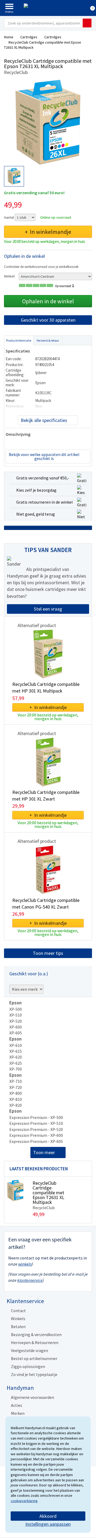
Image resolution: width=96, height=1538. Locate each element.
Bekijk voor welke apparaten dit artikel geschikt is (44, 456)
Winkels (18, 1318)
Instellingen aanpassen (48, 1524)
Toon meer (44, 1152)
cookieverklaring (24, 1500)
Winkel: (9, 276)
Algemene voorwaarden (32, 1397)
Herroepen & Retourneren (34, 1342)
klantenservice (30, 1280)
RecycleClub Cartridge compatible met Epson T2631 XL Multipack (48, 1192)
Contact (18, 1310)
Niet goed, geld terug (35, 514)
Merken (18, 1413)
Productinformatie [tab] (18, 340)
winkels (25, 1264)
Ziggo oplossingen (28, 1366)
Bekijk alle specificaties (44, 420)
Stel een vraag (48, 609)
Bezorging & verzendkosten (36, 1334)
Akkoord (48, 1516)
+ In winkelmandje (48, 231)
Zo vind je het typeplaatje (34, 1374)
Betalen (18, 1326)
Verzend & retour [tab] (48, 340)
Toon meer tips (48, 953)
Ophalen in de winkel (48, 301)
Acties (16, 1405)
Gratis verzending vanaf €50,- (42, 477)
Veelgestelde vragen (29, 1350)
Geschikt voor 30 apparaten (48, 320)
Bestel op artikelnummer (34, 1358)
